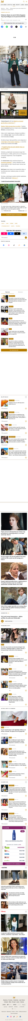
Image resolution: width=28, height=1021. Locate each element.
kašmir (11, 223)
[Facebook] (11, 233)
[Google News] (24, 233)
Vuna (7, 223)
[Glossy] (23, 1004)
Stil (1, 18)
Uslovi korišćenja (14, 1013)
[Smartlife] (11, 1007)
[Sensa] (16, 1007)
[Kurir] (4, 1004)
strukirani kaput (6, 226)
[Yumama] (21, 1007)
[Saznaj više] (26, 868)
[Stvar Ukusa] (14, 1009)
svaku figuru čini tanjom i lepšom (10, 142)
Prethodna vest (7, 210)
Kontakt (13, 1011)
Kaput (3, 223)
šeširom (14, 178)
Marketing (9, 1011)
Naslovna (3, 8)
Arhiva (16, 1011)
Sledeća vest (21, 210)
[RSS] (19, 245)
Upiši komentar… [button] (9, 621)
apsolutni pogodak (6, 162)
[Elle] (19, 1004)
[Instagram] (4, 233)
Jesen (16, 223)
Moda (7, 8)
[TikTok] (17, 233)
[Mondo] (9, 1004)
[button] (26, 20)
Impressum (4, 1011)
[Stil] (2, 1)
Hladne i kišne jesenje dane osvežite (10, 126)
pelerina (18, 226)
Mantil (12, 226)
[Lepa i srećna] (5, 1007)
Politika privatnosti (22, 1011)
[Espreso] (14, 1004)
